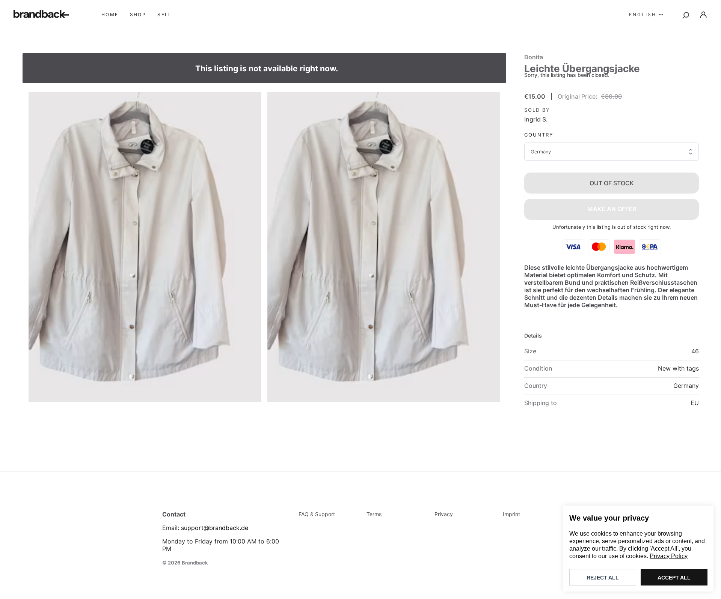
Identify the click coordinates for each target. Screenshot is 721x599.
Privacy (443, 514)
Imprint (511, 514)
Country (539, 135)
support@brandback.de (214, 527)
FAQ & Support (317, 514)
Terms (374, 514)
